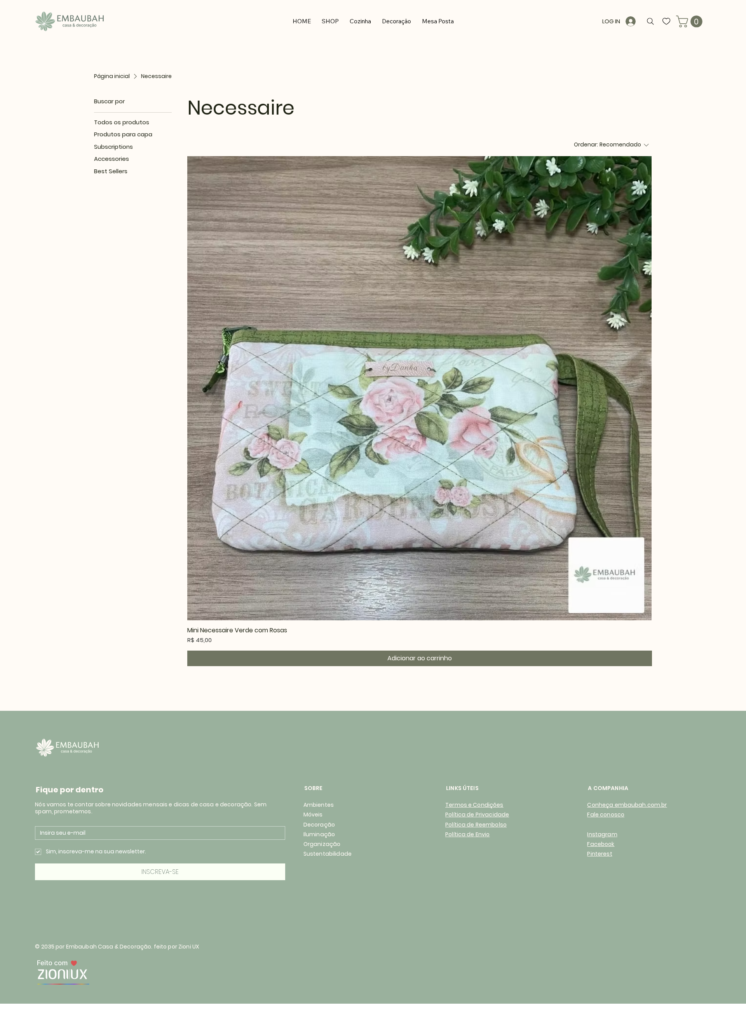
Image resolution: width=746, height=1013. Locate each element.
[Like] (666, 21)
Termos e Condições (474, 805)
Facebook (600, 844)
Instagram (602, 834)
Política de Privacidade (477, 814)
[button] (690, 22)
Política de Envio (467, 834)
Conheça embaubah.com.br (627, 805)
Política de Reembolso (476, 825)
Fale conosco (605, 814)
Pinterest (599, 854)
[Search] (650, 21)
